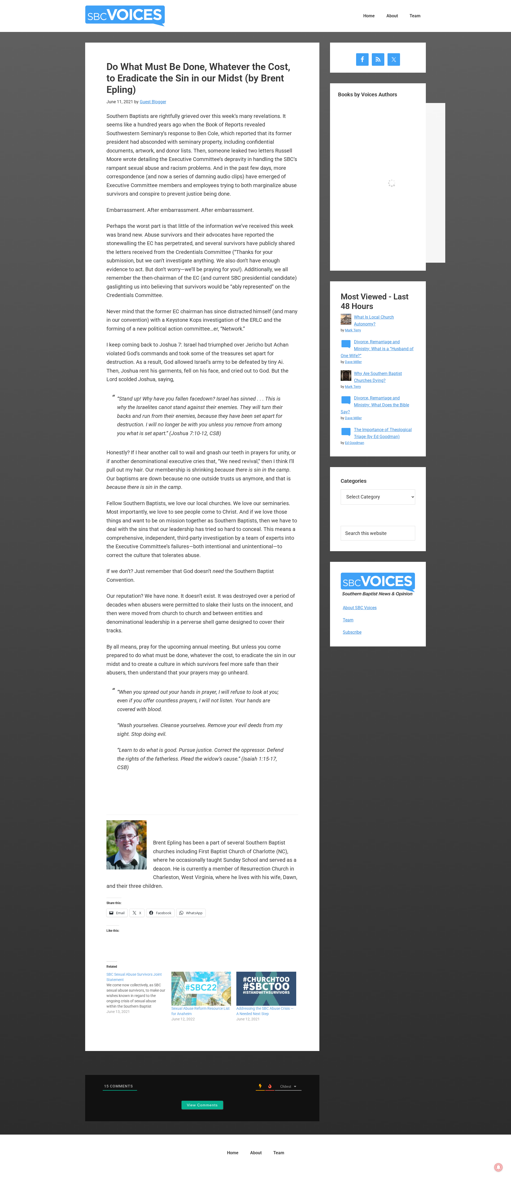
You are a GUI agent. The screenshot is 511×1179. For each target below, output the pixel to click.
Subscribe (352, 632)
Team (348, 620)
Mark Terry (353, 330)
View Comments (202, 1105)
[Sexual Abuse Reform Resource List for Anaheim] (201, 989)
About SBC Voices (360, 607)
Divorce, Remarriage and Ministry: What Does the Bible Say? (375, 404)
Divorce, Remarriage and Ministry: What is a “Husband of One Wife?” (377, 348)
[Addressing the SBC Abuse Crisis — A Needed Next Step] (266, 989)
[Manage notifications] (498, 1167)
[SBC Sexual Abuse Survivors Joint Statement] (138, 993)
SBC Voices (125, 16)
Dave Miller (353, 362)
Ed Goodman (354, 443)
